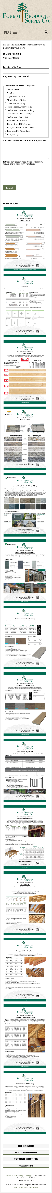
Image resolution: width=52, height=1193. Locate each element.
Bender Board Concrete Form (26, 1159)
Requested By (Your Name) (16, 76)
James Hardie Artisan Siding (19, 107)
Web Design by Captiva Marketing (26, 1187)
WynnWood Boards (16, 96)
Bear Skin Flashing (26, 1146)
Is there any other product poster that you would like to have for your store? (23, 163)
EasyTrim (11, 93)
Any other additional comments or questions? (24, 141)
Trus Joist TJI (13, 134)
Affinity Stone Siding (16, 100)
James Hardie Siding (16, 103)
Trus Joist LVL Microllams (18, 131)
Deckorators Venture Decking (20, 110)
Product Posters (26, 1165)
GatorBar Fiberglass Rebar (26, 1152)
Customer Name (11, 58)
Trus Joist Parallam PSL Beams (20, 127)
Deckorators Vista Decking (19, 114)
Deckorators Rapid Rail (17, 117)
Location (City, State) (12, 67)
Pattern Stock (13, 90)
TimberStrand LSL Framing (19, 124)
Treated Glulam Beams (17, 121)
